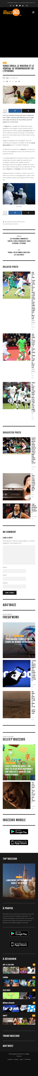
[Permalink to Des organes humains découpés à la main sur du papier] (31, 970)
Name (5, 567)
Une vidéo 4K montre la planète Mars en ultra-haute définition (33, 702)
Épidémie (10, 222)
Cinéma (5, 977)
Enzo (33, 413)
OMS (18, 222)
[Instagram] (16, 5)
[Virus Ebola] (19, 95)
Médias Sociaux (8, 1003)
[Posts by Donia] (4, 78)
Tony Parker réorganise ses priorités (34, 508)
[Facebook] (10, 5)
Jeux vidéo (6, 990)
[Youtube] (22, 5)
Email (5, 575)
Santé (4, 63)
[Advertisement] (19, 36)
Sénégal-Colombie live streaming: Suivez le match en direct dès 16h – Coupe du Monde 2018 (33, 397)
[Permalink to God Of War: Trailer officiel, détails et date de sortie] (23, 995)
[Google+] (13, 5)
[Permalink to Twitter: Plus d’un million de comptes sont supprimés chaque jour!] (31, 1008)
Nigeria (15, 222)
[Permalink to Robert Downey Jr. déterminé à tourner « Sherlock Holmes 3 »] (23, 983)
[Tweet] (28, 111)
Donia (7, 78)
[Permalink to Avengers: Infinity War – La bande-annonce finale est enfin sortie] (31, 983)
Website (5, 583)
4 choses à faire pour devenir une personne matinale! (33, 482)
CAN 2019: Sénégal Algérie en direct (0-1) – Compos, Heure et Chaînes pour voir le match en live (33, 350)
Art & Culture (8, 964)
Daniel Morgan (33, 323)
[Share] (15, 111)
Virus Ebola (15, 224)
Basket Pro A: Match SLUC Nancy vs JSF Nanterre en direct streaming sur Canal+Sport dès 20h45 (34, 450)
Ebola (6, 222)
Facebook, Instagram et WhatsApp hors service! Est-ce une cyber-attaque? (34, 670)
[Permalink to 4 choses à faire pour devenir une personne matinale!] (11, 1021)
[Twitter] (19, 5)
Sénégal (10, 224)
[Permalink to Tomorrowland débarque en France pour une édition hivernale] (23, 970)
